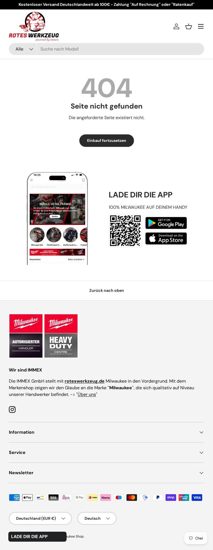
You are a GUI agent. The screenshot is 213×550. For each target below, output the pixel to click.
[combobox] (106, 49)
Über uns (87, 394)
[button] (188, 26)
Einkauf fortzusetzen (106, 140)
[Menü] (201, 26)
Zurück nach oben (106, 290)
